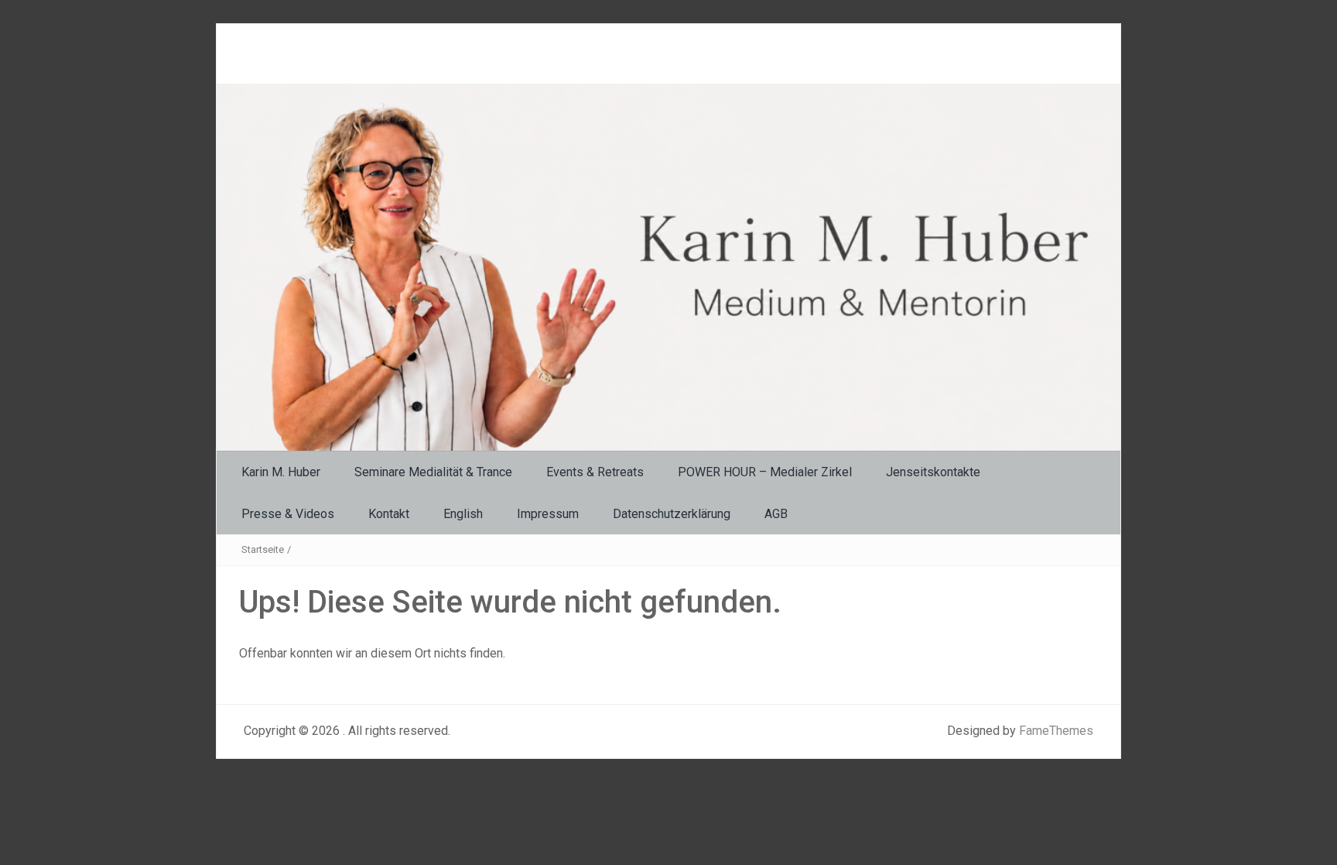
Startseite (262, 549)
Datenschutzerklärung (671, 513)
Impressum (548, 513)
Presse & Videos (287, 513)
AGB (776, 513)
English (463, 513)
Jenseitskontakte (933, 472)
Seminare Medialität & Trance (433, 472)
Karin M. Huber (280, 472)
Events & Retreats (595, 472)
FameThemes (1056, 730)
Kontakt (388, 513)
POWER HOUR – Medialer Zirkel (765, 472)
